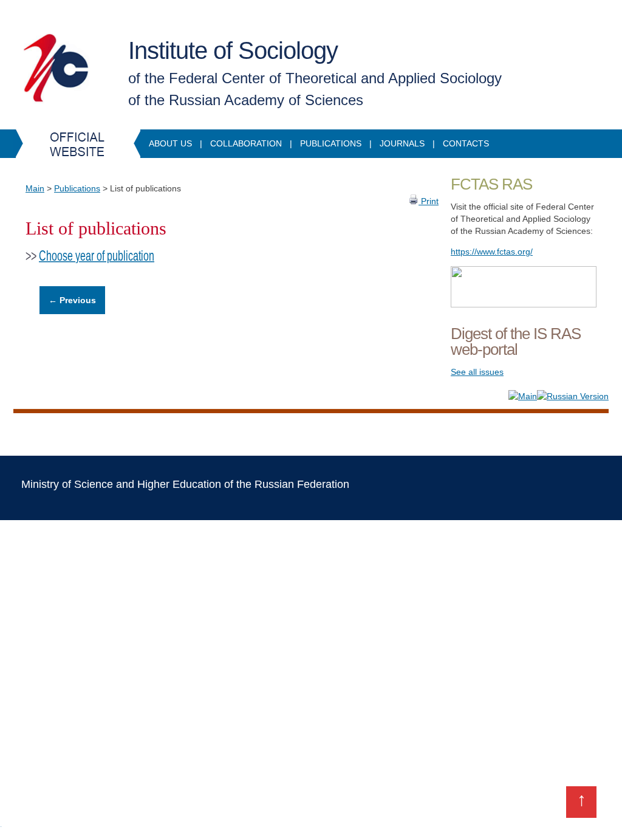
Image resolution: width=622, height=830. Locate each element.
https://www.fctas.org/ (492, 251)
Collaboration (246, 143)
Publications (330, 143)
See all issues (477, 372)
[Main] (522, 396)
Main (35, 188)
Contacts (466, 143)
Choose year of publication (96, 256)
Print (429, 201)
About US (170, 143)
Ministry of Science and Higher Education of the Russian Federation (185, 484)
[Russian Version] (573, 396)
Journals (402, 143)
